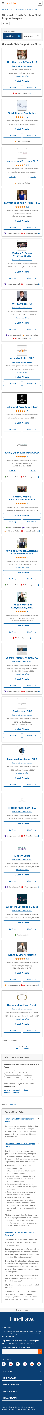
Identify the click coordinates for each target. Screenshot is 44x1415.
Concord (7, 1090)
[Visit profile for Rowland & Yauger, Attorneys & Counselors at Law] (22, 543)
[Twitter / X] (18, 1364)
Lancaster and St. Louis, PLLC (22, 160)
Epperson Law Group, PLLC (22, 758)
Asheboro (7, 1092)
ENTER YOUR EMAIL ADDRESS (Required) (16, 1347)
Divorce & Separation (13, 1078)
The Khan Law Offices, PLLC (22, 61)
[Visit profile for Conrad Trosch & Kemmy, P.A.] (22, 650)
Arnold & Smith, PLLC (22, 358)
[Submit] (40, 1351)
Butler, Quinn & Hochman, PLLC (22, 452)
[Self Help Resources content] (40, 1384)
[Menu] (3, 3)
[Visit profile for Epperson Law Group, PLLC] (22, 751)
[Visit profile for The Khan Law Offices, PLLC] (22, 54)
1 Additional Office (22, 76)
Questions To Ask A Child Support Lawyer (20, 1144)
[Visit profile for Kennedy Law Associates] (22, 947)
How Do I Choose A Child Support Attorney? (20, 1233)
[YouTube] (11, 1364)
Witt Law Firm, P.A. (22, 303)
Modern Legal (22, 855)
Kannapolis (16, 1090)
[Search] (40, 3)
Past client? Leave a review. (22, 66)
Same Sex (28, 1078)
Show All (4, 1104)
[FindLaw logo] (12, 3)
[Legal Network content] (40, 1398)
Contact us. (10, 1336)
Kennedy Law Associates (22, 954)
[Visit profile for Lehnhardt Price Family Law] (22, 399)
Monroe (16, 1092)
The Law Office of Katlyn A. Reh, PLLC (22, 606)
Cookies (31, 1409)
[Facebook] (4, 1364)
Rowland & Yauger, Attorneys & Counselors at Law (22, 552)
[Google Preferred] (39, 1364)
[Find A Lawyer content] (40, 1378)
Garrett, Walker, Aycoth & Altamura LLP (22, 498)
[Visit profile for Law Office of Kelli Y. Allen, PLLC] (22, 195)
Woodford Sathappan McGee (22, 906)
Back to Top (23, 1310)
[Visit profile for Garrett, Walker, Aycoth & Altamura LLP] (22, 489)
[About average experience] (30, 93)
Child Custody (22, 1072)
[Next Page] (26, 1046)
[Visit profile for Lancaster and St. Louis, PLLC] (22, 153)
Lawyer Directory (7, 9)
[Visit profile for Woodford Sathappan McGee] (22, 899)
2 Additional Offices (22, 372)
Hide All (13, 1104)
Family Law (10, 1072)
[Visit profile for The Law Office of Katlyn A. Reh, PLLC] (22, 597)
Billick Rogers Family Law (22, 113)
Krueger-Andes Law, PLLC (22, 807)
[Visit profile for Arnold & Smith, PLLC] (22, 351)
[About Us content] (40, 1371)
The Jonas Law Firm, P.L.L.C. (22, 1004)
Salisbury (26, 1090)
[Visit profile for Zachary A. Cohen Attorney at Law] (22, 245)
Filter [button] (6, 23)
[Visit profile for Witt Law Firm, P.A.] (22, 296)
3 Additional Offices (22, 870)
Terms (4, 1409)
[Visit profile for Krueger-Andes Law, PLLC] (22, 800)
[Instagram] (25, 1364)
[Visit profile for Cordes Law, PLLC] (22, 703)
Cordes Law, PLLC (22, 710)
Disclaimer (21, 1409)
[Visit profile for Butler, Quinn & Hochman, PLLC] (22, 445)
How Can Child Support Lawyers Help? (19, 1120)
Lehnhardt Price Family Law (22, 406)
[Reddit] (32, 1364)
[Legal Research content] (40, 1391)
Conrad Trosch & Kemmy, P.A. (22, 657)
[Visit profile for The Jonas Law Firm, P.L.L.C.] (22, 997)
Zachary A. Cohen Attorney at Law (22, 254)
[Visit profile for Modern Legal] (22, 848)
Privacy (12, 1409)
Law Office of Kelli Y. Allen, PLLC (22, 202)
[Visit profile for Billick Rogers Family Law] (22, 105)
